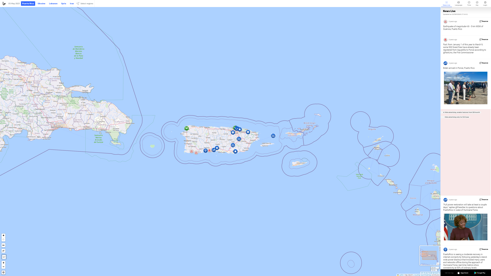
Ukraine (41, 3)
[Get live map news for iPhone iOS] (463, 273)
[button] (239, 129)
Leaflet (401, 275)
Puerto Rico (28, 3)
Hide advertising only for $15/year (457, 117)
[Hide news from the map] (3, 251)
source (485, 21)
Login (485, 5)
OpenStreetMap (426, 275)
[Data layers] (3, 272)
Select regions (87, 3)
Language (458, 5)
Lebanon (53, 3)
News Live (446, 5)
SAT (4, 257)
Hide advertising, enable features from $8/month (462, 112)
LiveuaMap (416, 275)
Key (477, 5)
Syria (63, 3)
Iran (72, 3)
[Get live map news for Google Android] (479, 273)
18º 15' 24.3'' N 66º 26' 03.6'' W (430, 273)
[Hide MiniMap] (438, 264)
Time (469, 5)
